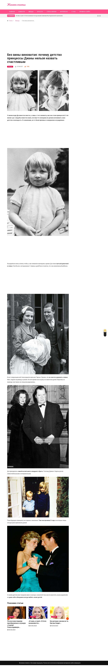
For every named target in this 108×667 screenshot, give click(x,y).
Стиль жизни (51, 11)
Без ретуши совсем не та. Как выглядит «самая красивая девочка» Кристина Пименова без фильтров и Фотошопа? (46, 15)
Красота (40, 11)
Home (10, 20)
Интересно (64, 11)
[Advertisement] (38, 41)
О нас (74, 11)
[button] (98, 16)
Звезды (31, 11)
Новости (21, 11)
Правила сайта (84, 11)
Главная (12, 11)
